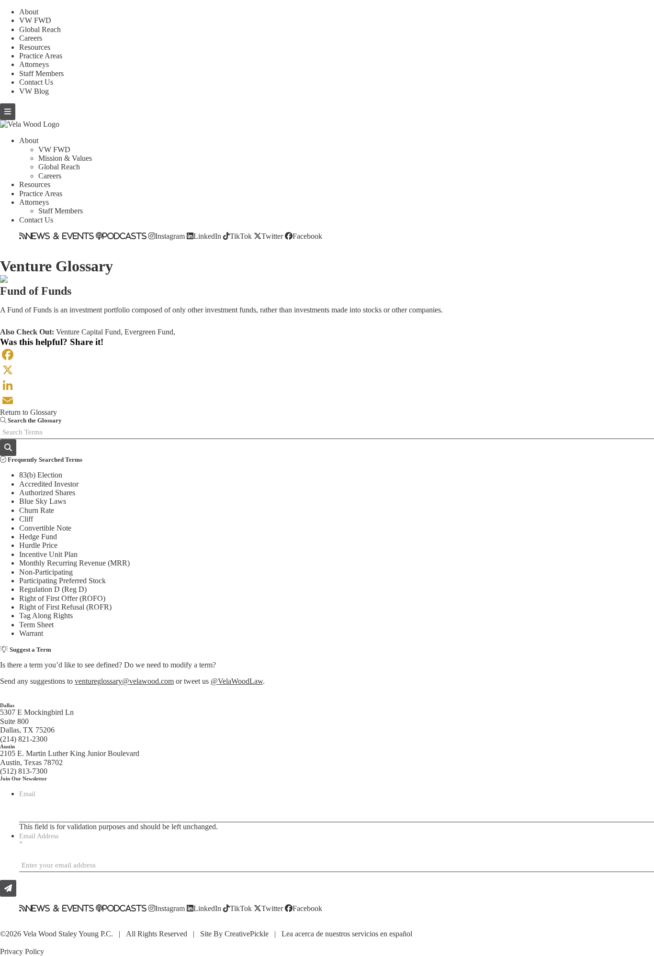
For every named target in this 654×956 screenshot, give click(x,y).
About (28, 12)
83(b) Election (40, 475)
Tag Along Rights (46, 615)
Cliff (26, 519)
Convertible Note (45, 528)
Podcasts (124, 236)
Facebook (307, 236)
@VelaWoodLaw (237, 681)
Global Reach (40, 29)
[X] (327, 370)
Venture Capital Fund (88, 332)
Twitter (272, 236)
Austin (7, 746)
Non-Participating (46, 572)
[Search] (8, 447)
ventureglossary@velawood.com (124, 681)
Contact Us (36, 82)
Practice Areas (40, 56)
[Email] (327, 400)
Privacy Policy (22, 951)
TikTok (241, 236)
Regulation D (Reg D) (53, 589)
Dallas (7, 705)
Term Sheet (36, 625)
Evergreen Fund (148, 332)
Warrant (31, 633)
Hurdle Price (38, 545)
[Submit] (8, 888)
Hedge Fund (38, 537)
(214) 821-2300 (23, 739)
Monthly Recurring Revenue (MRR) (74, 563)
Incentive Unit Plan (48, 554)
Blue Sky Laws (42, 501)
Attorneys (34, 64)
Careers (30, 38)
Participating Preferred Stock (62, 581)
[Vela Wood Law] (29, 124)
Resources (34, 47)
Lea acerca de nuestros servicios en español (347, 934)
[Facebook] (327, 354)
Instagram (170, 236)
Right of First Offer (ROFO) (62, 598)
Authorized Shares (47, 493)
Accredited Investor (49, 484)
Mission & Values (65, 158)
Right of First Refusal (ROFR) (65, 607)
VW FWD (35, 20)
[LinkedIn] (327, 385)
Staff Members (41, 73)
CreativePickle (247, 934)
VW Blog (34, 91)
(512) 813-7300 (23, 771)
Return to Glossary (28, 412)
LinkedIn (207, 236)
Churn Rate (36, 510)
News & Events (60, 236)
